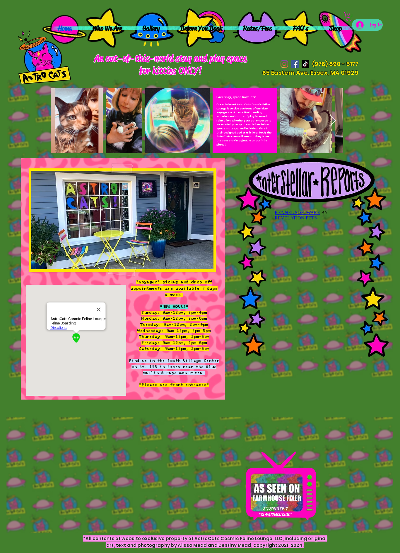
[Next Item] (333, 120)
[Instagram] (284, 64)
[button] (349, 16)
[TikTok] (305, 64)
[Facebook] (295, 64)
